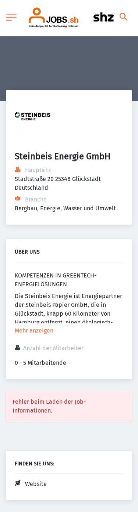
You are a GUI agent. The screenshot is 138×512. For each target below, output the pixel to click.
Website (36, 483)
